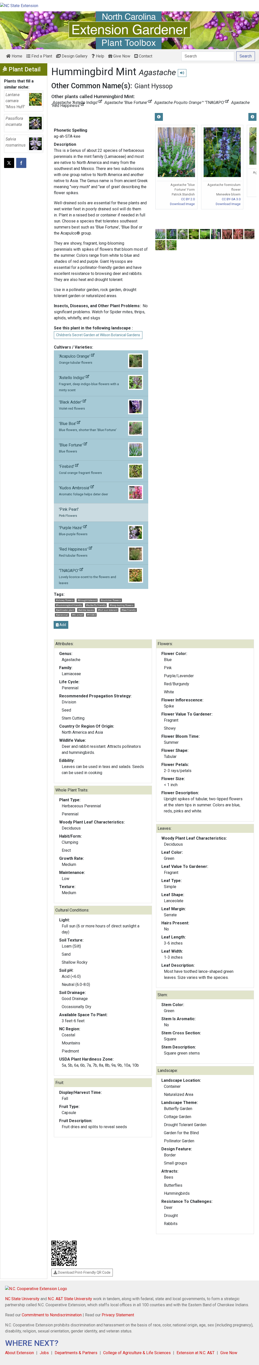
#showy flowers (65, 600)
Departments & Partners (76, 1352)
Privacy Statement (118, 1315)
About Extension (19, 1352)
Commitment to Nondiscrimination (52, 1315)
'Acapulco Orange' (75, 359)
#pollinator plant (65, 610)
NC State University (22, 1298)
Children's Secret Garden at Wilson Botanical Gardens (98, 335)
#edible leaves (86, 610)
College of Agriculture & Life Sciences (137, 1352)
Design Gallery (74, 56)
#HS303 (91, 614)
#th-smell (77, 614)
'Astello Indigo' (89, 383)
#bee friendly (128, 610)
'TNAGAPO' (87, 576)
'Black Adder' (72, 405)
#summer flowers (111, 600)
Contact (145, 56)
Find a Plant (41, 56)
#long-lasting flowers (122, 605)
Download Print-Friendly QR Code (84, 1272)
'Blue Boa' (88, 426)
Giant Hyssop (153, 86)
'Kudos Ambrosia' (83, 491)
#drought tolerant (87, 600)
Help (99, 56)
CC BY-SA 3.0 (231, 199)
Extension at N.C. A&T (195, 1352)
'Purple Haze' (73, 530)
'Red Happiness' (74, 552)
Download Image (182, 204)
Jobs (44, 1352)
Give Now (121, 56)
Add (62, 625)
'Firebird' (80, 469)
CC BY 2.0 (188, 199)
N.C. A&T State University (70, 1298)
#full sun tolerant (107, 610)
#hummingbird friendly (69, 605)
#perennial (62, 614)
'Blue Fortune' (71, 448)
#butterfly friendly (96, 605)
